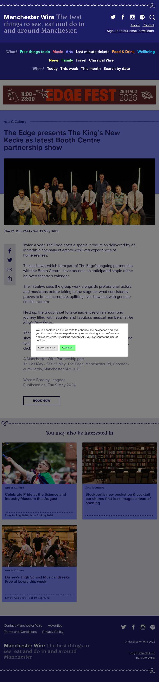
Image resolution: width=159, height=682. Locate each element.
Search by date (117, 68)
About (135, 25)
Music (58, 52)
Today (52, 68)
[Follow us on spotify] (142, 18)
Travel (81, 60)
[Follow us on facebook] (122, 18)
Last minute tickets (92, 52)
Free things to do (35, 52)
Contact (148, 25)
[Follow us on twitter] (113, 18)
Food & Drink (123, 52)
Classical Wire (101, 60)
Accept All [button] (67, 347)
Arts (69, 52)
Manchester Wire (29, 17)
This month (91, 68)
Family (67, 60)
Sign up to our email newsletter (130, 31)
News (54, 60)
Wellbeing (146, 52)
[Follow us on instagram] (132, 18)
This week (69, 68)
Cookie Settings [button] (46, 347)
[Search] (152, 18)
